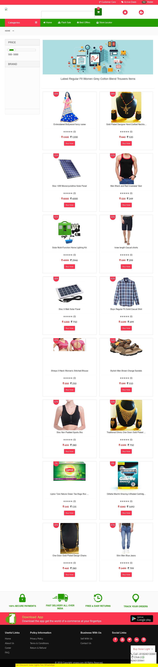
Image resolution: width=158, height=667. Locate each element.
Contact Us (86, 643)
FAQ (7, 653)
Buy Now (69, 143)
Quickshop (72, 120)
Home (8, 639)
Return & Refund (38, 648)
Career (8, 648)
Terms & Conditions (39, 643)
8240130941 (138, 660)
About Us (9, 643)
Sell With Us (86, 639)
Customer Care (108, 2)
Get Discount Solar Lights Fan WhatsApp (35, 665)
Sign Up (148, 12)
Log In (131, 12)
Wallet (148, 2)
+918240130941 (147, 654)
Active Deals (130, 2)
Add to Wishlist (66, 120)
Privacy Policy (36, 639)
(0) (74, 132)
